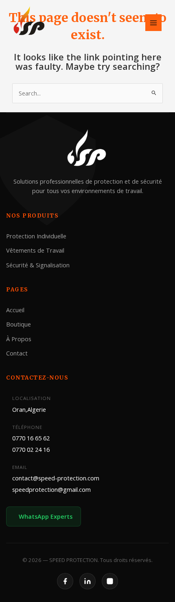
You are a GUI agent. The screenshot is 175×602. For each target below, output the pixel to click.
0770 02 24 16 (31, 449)
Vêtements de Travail (35, 250)
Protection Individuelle (36, 236)
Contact (17, 353)
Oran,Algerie (29, 409)
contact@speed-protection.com (55, 478)
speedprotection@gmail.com (51, 489)
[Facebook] (65, 581)
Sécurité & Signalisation (38, 264)
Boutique (18, 324)
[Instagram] (110, 581)
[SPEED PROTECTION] (29, 22)
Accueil (15, 310)
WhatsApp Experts (45, 516)
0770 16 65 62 (31, 438)
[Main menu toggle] (153, 22)
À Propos (18, 338)
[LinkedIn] (87, 581)
